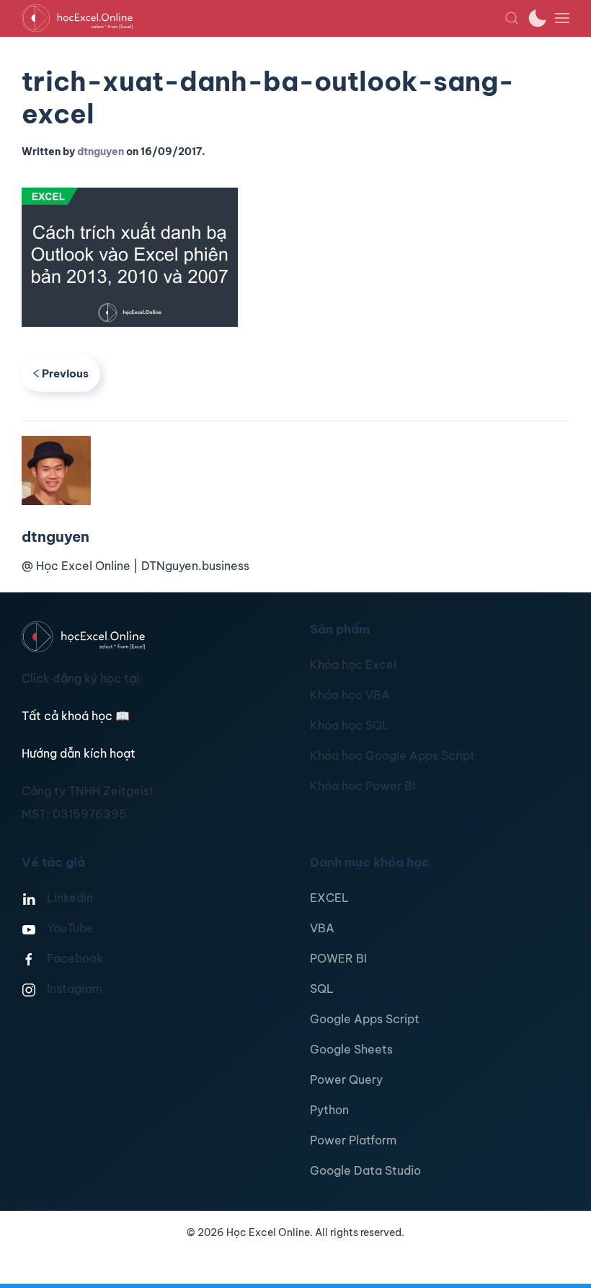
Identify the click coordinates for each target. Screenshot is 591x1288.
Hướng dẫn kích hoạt (78, 753)
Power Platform (353, 1140)
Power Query (346, 1079)
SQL (322, 988)
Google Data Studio (365, 1170)
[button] (512, 18)
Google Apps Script (364, 1019)
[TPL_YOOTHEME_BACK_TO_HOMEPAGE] (263, 18)
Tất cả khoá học (76, 716)
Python (329, 1110)
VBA (322, 928)
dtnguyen (100, 151)
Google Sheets (351, 1049)
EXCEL (329, 897)
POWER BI (338, 958)
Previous (65, 373)
